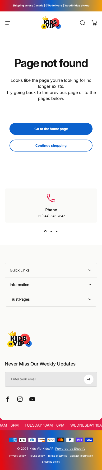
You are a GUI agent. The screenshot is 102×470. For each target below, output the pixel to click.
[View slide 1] (45, 231)
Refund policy (37, 455)
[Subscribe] (88, 379)
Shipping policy (51, 461)
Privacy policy (17, 455)
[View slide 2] (51, 231)
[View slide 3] (57, 231)
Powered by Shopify (70, 448)
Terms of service (57, 455)
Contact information (81, 455)
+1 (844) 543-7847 (51, 216)
